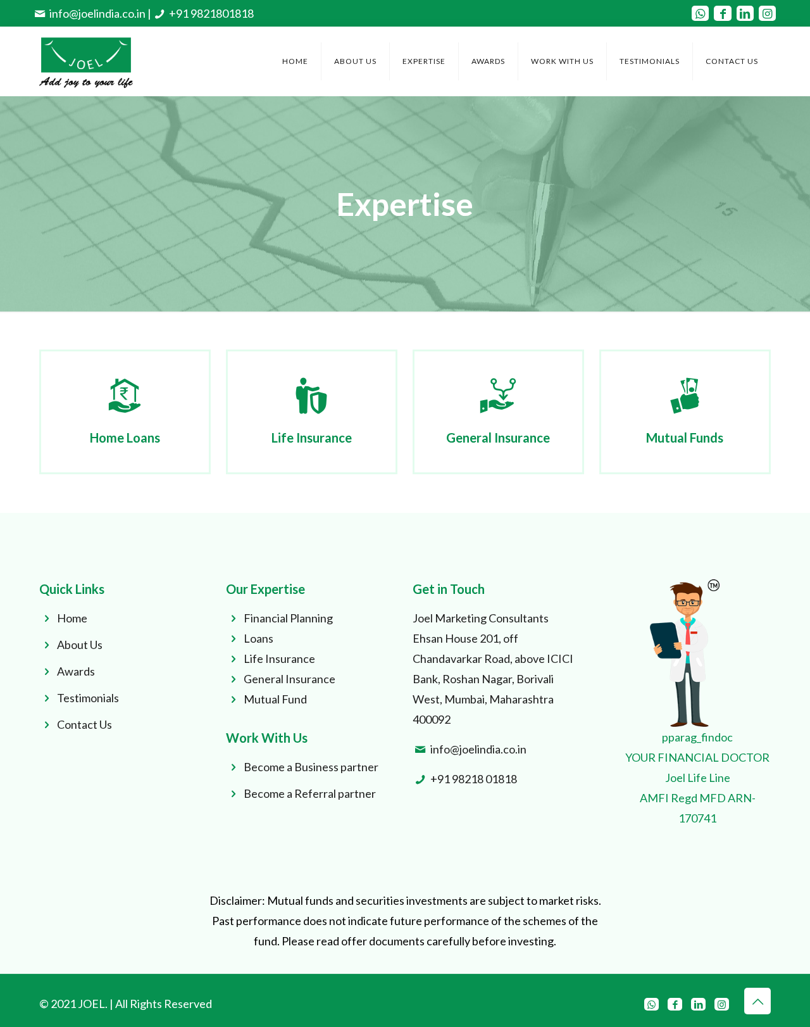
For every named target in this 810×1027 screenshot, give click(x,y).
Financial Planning (288, 618)
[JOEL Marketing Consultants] (86, 61)
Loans (258, 638)
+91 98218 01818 (473, 779)
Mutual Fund (275, 699)
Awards (76, 671)
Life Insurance (279, 658)
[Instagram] (767, 13)
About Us (80, 645)
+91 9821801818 (211, 13)
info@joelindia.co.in (478, 749)
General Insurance (289, 679)
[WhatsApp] (700, 13)
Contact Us (84, 724)
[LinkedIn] (745, 13)
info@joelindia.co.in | (100, 13)
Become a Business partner (311, 767)
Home (72, 618)
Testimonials (88, 698)
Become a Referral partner (310, 793)
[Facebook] (722, 13)
